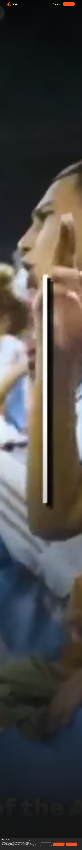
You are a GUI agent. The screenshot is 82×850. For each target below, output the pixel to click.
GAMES (30, 4)
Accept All (71, 844)
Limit (58, 844)
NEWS (46, 4)
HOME (23, 4)
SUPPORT (38, 4)
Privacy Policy (4, 847)
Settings (46, 844)
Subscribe (69, 4)
